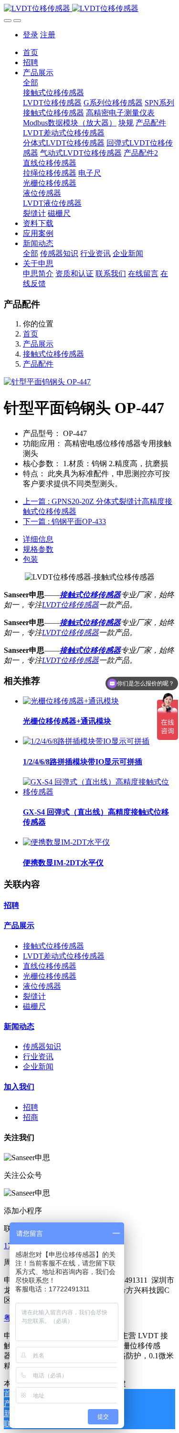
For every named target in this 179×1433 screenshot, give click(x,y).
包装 (30, 559)
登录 (30, 35)
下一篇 (64, 521)
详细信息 (38, 539)
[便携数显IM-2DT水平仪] (66, 842)
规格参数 (38, 549)
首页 (30, 52)
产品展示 (38, 344)
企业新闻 (38, 1067)
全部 (30, 82)
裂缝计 (34, 996)
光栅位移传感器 (49, 976)
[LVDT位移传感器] (89, 9)
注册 (47, 35)
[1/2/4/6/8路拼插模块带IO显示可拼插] (86, 741)
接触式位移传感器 (53, 354)
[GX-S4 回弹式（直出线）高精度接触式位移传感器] (99, 792)
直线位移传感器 (49, 966)
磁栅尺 (34, 1006)
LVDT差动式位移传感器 (64, 956)
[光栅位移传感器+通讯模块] (71, 701)
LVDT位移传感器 (70, 605)
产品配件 (38, 364)
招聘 (11, 905)
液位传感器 (42, 986)
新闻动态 (19, 1026)
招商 (30, 1117)
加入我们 (19, 1087)
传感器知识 (42, 1046)
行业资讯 (38, 1056)
